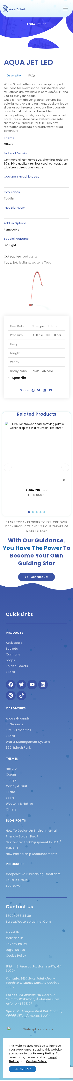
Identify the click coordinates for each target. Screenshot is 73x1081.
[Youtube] (32, 684)
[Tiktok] (21, 695)
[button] (66, 8)
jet (15, 262)
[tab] (15, 75)
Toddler (9, 198)
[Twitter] (21, 684)
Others (8, 144)
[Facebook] (11, 684)
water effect (41, 262)
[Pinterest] (11, 695)
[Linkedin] (43, 684)
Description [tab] (15, 75)
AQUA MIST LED (36, 490)
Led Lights (30, 256)
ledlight (24, 262)
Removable (11, 229)
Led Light (10, 245)
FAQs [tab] (31, 75)
